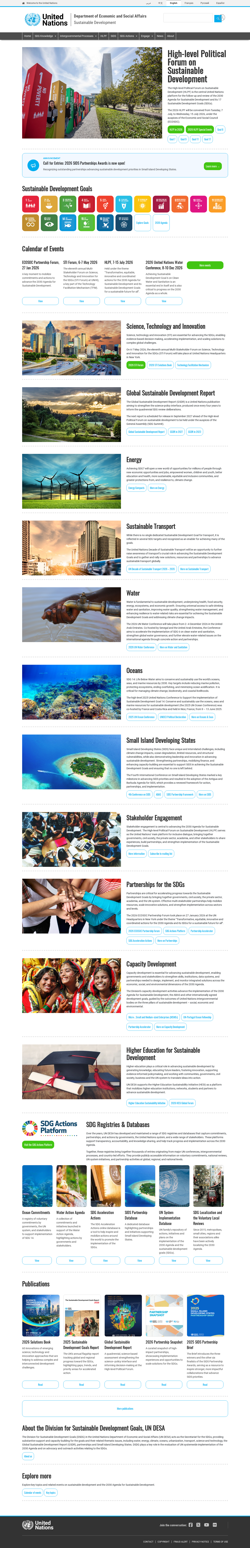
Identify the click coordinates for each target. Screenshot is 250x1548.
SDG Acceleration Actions (140, 940)
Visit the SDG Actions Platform (38, 1145)
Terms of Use (220, 1542)
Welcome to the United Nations (42, 3)
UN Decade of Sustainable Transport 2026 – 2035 (151, 569)
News (160, 36)
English (173, 3)
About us (28, 1456)
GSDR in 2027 (176, 432)
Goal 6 (220, 129)
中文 (160, 3)
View (40, 301)
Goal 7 (172, 139)
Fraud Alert (181, 1542)
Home (27, 36)
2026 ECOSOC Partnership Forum (144, 931)
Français (189, 3)
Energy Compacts (136, 488)
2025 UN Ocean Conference (141, 717)
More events (205, 265)
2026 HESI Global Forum (182, 1103)
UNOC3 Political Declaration (173, 717)
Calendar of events (32, 1492)
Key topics (50, 1492)
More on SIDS (205, 794)
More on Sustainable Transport (194, 569)
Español (220, 3)
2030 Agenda (161, 223)
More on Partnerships (167, 940)
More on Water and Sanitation (173, 647)
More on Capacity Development (170, 1027)
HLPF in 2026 (176, 129)
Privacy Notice (200, 1542)
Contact (148, 1542)
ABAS (158, 794)
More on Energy (157, 488)
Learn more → (213, 166)
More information (136, 853)
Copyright (163, 1542)
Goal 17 (207, 139)
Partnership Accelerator (202, 931)
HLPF (103, 36)
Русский (205, 3)
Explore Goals (142, 223)
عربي (148, 3)
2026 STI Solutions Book (160, 365)
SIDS (113, 36)
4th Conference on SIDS (139, 794)
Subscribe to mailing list (161, 853)
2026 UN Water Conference (141, 647)
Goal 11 (195, 139)
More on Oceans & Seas (202, 717)
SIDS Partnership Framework (180, 794)
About (170, 36)
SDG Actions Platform (175, 931)
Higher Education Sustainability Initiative (146, 1103)
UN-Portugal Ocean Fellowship (197, 1017)
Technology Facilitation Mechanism (193, 365)
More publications (125, 1408)
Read (40, 1384)
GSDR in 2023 (194, 432)
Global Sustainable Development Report (146, 432)
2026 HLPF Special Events (200, 129)
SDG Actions (127, 36)
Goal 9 (183, 139)
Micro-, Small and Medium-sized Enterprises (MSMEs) (153, 1017)
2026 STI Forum (135, 365)
